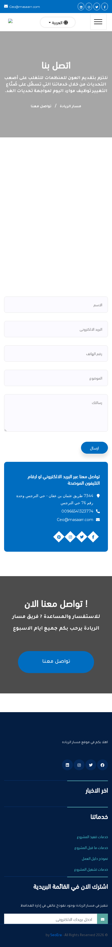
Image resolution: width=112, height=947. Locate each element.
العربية (57, 22)
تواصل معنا (56, 662)
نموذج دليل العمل (95, 858)
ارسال (94, 447)
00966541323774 (77, 511)
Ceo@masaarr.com (24, 7)
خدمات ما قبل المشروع (91, 847)
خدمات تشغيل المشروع (91, 869)
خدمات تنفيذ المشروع (92, 836)
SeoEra (56, 935)
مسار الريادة (70, 107)
